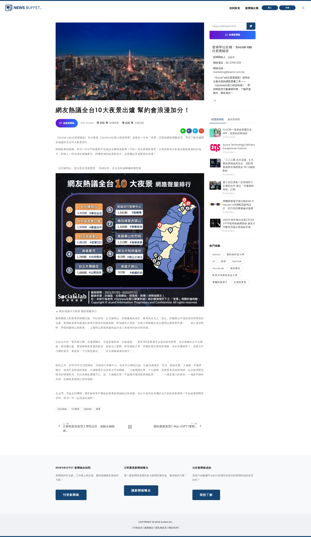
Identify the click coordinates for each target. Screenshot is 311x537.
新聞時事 (114, 122)
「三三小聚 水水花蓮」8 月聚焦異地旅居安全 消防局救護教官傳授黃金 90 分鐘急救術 (238, 165)
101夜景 (75, 408)
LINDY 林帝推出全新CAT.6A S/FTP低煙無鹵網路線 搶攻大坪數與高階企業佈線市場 (239, 223)
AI (213, 261)
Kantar (216, 254)
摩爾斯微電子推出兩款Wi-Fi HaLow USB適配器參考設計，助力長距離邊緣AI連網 (238, 204)
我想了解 (206, 495)
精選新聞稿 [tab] (217, 119)
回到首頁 (234, 8)
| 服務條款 (148, 527)
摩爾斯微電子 (219, 282)
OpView (87, 408)
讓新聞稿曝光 (141, 490)
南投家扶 (235, 268)
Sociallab (62, 408)
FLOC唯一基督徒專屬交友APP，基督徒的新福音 (237, 131)
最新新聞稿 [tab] (233, 119)
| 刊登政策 (137, 527)
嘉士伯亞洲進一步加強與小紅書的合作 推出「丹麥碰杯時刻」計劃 (238, 185)
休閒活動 (139, 122)
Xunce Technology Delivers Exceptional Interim (239, 146)
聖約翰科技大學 (235, 254)
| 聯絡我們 (172, 527)
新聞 (102, 122)
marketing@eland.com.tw (228, 72)
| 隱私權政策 (160, 527)
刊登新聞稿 (71, 495)
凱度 (223, 261)
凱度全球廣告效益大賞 (225, 275)
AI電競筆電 (240, 282)
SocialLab (218, 268)
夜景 (98, 408)
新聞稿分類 (251, 8)
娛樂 (127, 122)
